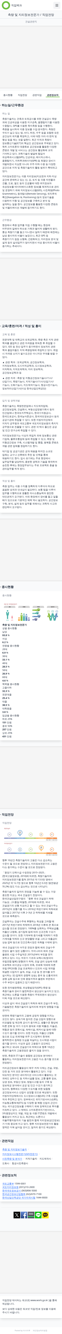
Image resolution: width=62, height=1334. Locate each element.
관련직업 (37, 95)
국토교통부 (8, 1183)
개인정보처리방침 (40, 1330)
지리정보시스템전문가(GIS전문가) (20, 1154)
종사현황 (8, 95)
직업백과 (16, 5)
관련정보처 (53, 95)
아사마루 (26, 1330)
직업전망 (22, 95)
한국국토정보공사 (11, 1190)
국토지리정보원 (10, 1187)
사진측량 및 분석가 (12, 1158)
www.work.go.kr (39, 1300)
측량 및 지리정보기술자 (14, 1149)
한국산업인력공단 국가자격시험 (18, 1197)
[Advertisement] (31, 57)
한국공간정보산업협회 (13, 1194)
